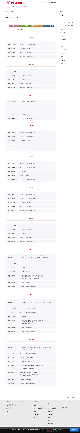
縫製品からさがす (9, 407)
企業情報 (35, 6)
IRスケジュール (63, 36)
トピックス (55, 6)
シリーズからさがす (9, 404)
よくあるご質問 (63, 49)
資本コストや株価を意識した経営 (66, 25)
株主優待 (61, 46)
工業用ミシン (13, 6)
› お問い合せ (54, 2)
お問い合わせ (62, 60)
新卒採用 (35, 417)
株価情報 (63, 63)
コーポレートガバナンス (64, 39)
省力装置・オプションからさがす (12, 405)
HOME (9, 11)
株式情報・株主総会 (64, 42)
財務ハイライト (63, 32)
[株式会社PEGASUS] (14, 4)
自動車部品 (25, 6)
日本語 (40, 2)
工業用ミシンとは (9, 411)
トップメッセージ (37, 404)
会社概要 (35, 411)
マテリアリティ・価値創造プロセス (67, 22)
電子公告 (61, 53)
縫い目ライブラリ (9, 410)
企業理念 (35, 405)
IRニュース (62, 15)
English (44, 2)
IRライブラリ (62, 18)
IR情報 (45, 6)
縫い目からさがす (9, 408)
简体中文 (48, 2)
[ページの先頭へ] (70, 397)
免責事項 (61, 56)
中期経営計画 (62, 29)
